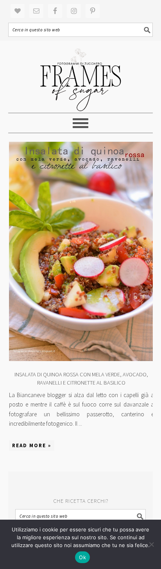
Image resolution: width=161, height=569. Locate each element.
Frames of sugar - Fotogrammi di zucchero (80, 77)
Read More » (31, 445)
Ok (82, 557)
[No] (151, 544)
